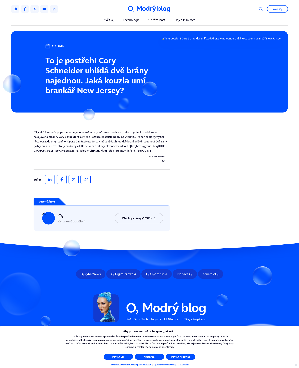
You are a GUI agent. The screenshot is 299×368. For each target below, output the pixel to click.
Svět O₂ (109, 20)
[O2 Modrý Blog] (149, 9)
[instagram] (15, 9)
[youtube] (44, 9)
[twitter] (34, 9)
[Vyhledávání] (261, 9)
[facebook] (25, 9)
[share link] (85, 179)
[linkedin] (54, 9)
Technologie (131, 20)
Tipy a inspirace (184, 20)
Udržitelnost (156, 20)
